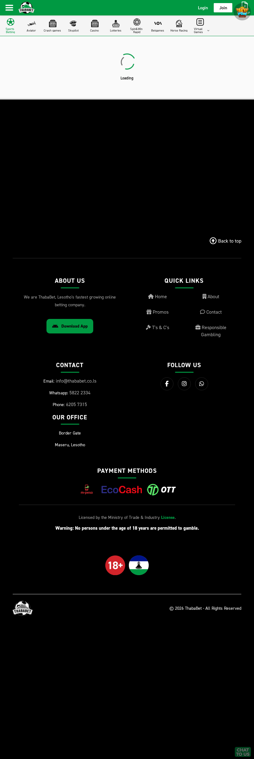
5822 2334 (79, 392)
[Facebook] (166, 383)
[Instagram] (184, 383)
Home (160, 296)
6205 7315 (76, 404)
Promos (160, 312)
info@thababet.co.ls (76, 381)
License (168, 517)
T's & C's (160, 327)
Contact (213, 312)
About (212, 296)
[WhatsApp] (201, 383)
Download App (74, 326)
